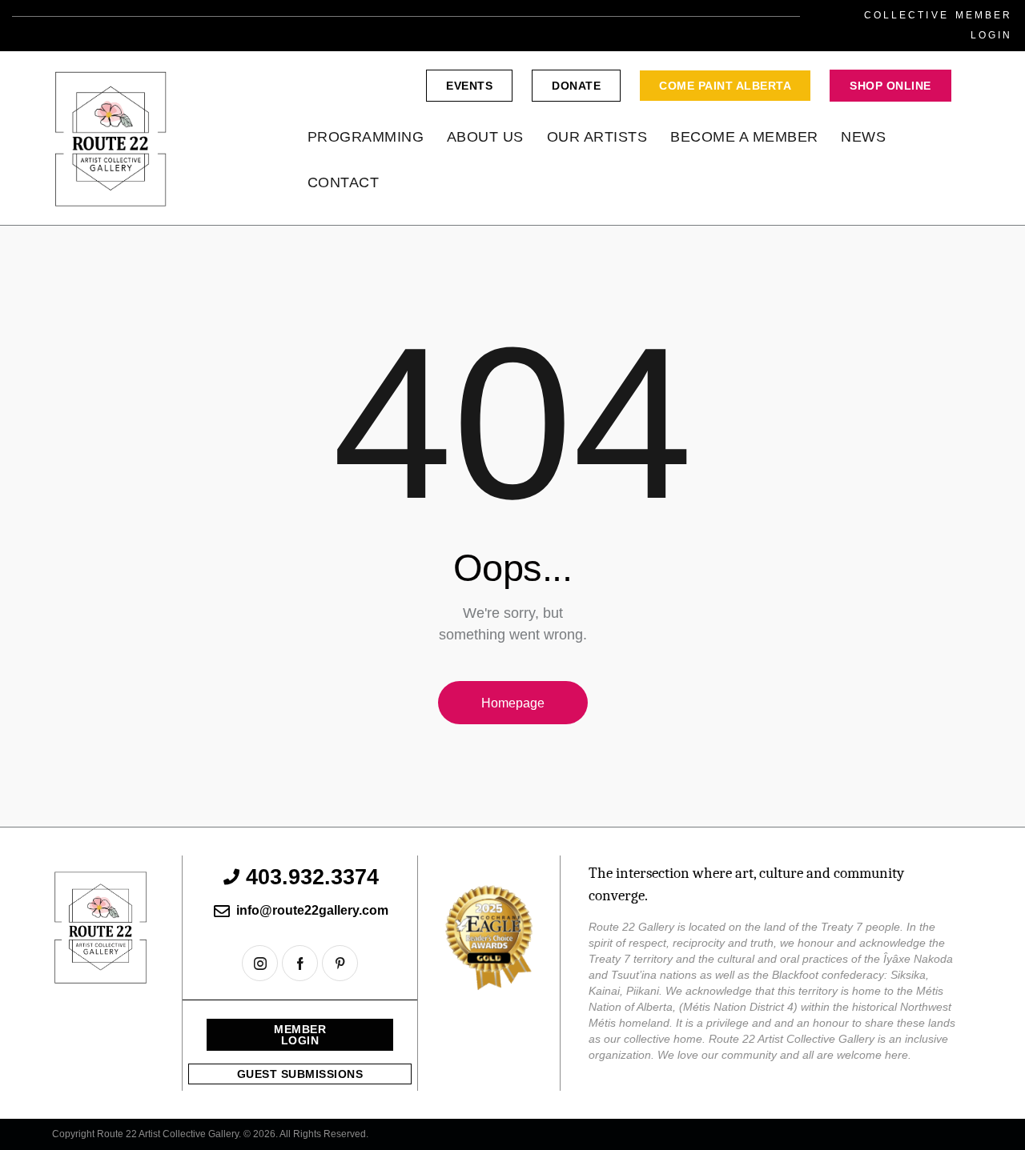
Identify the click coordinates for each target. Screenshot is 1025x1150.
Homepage (513, 703)
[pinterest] (340, 963)
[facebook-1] (300, 963)
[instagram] (260, 963)
